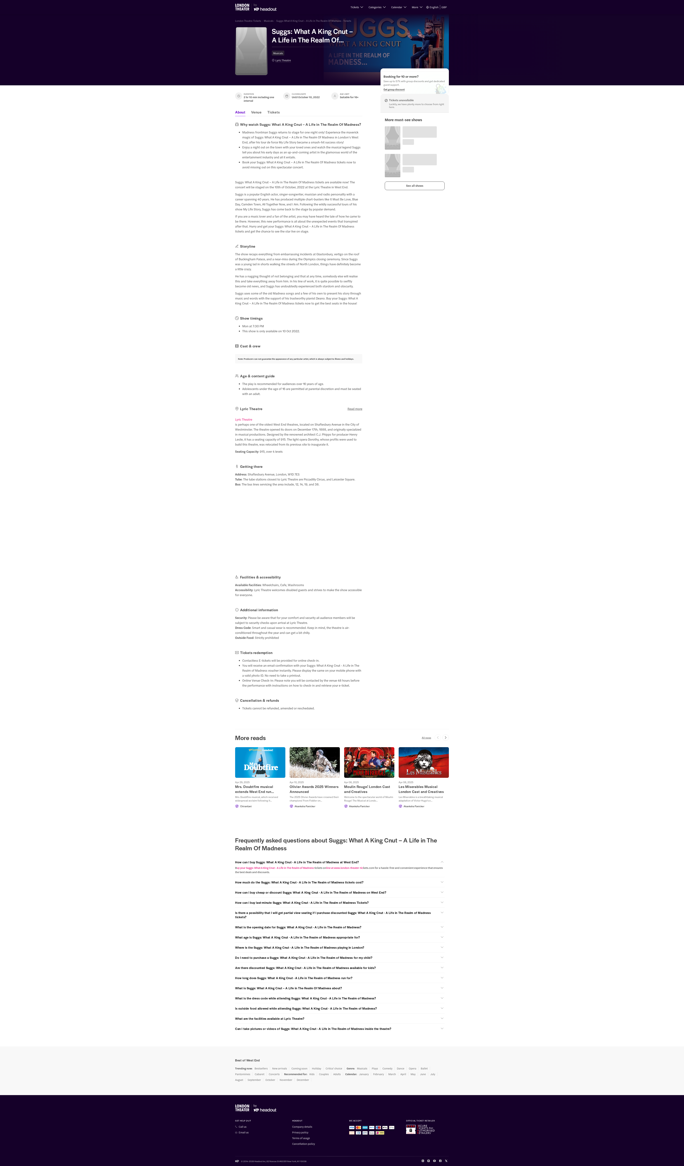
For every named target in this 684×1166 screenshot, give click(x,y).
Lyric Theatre (283, 60)
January (364, 1074)
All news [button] (426, 737)
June (423, 1074)
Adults (337, 1074)
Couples (324, 1074)
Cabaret (259, 1074)
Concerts (274, 1074)
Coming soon (299, 1068)
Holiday (316, 1068)
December (303, 1080)
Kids (312, 1074)
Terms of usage (301, 1138)
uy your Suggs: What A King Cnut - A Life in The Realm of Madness (275, 868)
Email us (244, 1132)
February (378, 1074)
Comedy (387, 1068)
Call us (243, 1126)
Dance (400, 1068)
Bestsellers (261, 1068)
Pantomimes (242, 1074)
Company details (302, 1126)
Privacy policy (300, 1132)
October (270, 1080)
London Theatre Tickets (248, 20)
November (286, 1080)
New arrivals (279, 1068)
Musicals (268, 20)
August (239, 1080)
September (254, 1080)
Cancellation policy (303, 1144)
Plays (375, 1068)
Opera (412, 1068)
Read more (355, 408)
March (392, 1074)
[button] (357, 7)
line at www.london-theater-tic (344, 868)
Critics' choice (334, 1068)
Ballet (424, 1068)
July (432, 1074)
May (413, 1074)
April (403, 1074)
